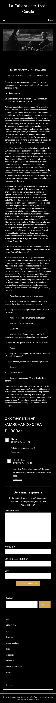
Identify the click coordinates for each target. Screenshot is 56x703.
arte (7, 619)
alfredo (40, 75)
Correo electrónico (16, 559)
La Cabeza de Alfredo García (28, 8)
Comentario (12, 510)
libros (8, 649)
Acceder (9, 685)
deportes (9, 637)
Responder (15, 452)
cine (7, 631)
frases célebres (12, 643)
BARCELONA (11, 625)
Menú (50, 20)
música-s (10, 661)
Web (7, 571)
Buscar (9, 598)
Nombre (10, 547)
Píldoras (9, 672)
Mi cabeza (10, 655)
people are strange (14, 666)
